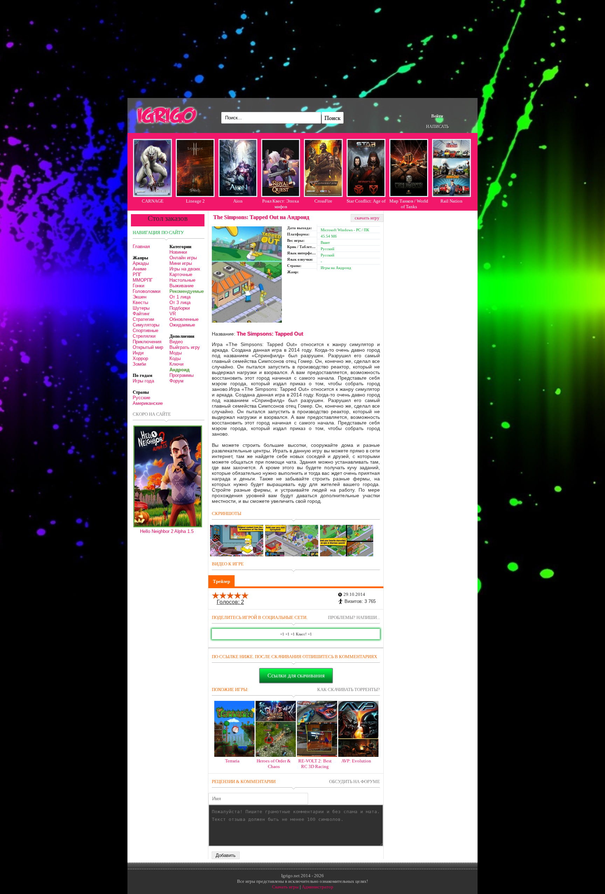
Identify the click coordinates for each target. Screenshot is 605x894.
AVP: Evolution (356, 760)
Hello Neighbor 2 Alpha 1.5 (167, 531)
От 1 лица (179, 297)
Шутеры (141, 308)
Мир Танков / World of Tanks (408, 203)
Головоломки (146, 291)
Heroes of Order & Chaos (274, 763)
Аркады (141, 263)
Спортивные (145, 330)
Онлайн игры (183, 257)
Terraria (232, 760)
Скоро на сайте (152, 414)
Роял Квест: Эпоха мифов (280, 203)
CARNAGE (153, 201)
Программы (181, 375)
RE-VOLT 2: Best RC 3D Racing (315, 763)
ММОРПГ (143, 280)
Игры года (143, 380)
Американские (148, 403)
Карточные (180, 274)
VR (172, 313)
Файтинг (141, 313)
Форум (176, 380)
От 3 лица (179, 302)
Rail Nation (451, 201)
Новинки (178, 252)
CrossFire (323, 201)
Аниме (139, 269)
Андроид (179, 369)
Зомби (139, 364)
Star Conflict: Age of (366, 201)
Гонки (138, 285)
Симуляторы (146, 325)
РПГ (137, 274)
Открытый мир (148, 347)
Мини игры (180, 263)
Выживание (181, 285)
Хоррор (140, 358)
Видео (176, 341)
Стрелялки (144, 336)
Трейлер (221, 581)
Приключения (147, 341)
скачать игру (367, 217)
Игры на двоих (184, 269)
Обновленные (184, 319)
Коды (175, 358)
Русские (141, 397)
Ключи (176, 364)
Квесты (140, 302)
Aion (238, 201)
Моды (175, 353)
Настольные (182, 280)
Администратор (317, 886)
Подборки (179, 308)
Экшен (139, 297)
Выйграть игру (184, 347)
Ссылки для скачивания (296, 675)
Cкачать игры (285, 886)
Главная (141, 246)
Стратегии (143, 319)
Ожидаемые (182, 325)
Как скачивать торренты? (348, 689)
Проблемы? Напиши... (354, 617)
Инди (138, 353)
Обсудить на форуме (354, 781)
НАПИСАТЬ (437, 126)
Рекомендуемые (186, 291)
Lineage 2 (195, 201)
